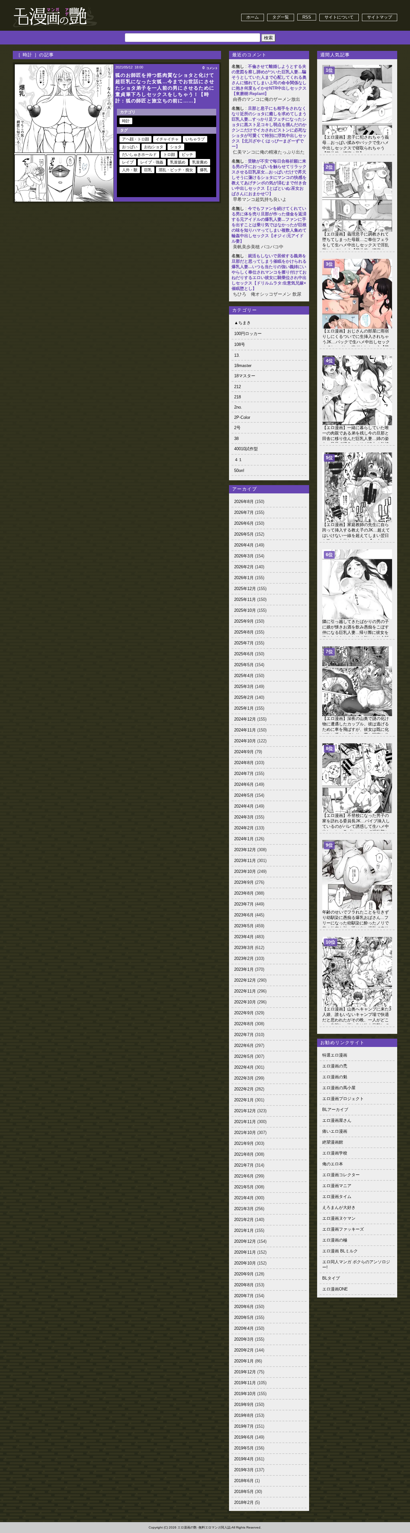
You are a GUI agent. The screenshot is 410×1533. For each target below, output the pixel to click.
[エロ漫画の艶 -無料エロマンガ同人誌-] (55, 7)
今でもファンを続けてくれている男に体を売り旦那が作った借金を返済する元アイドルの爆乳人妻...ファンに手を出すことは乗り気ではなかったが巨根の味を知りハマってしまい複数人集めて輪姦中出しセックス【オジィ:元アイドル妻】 (269, 225)
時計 (126, 121)
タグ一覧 (280, 17)
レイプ (128, 162)
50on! (239, 470)
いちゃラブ (195, 139)
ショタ (176, 147)
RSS (306, 17)
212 (237, 386)
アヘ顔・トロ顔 (135, 139)
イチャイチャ (167, 139)
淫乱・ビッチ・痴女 (176, 170)
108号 (239, 344)
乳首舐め (177, 162)
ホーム (252, 17)
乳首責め (200, 162)
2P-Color (242, 417)
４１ (238, 459)
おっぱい (129, 147)
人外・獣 (129, 170)
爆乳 (204, 170)
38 (236, 438)
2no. (238, 407)
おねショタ (153, 147)
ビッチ (187, 154)
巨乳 (148, 170)
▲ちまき (242, 322)
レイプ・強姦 (151, 162)
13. (237, 355)
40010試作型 (246, 448)
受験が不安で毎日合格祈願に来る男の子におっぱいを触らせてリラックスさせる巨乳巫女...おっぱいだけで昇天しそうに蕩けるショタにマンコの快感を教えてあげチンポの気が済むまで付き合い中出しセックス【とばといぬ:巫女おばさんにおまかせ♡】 (269, 177)
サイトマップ (379, 17)
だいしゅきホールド (139, 154)
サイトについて (339, 17)
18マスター (244, 375)
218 (237, 397)
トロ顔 (169, 154)
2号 (237, 427)
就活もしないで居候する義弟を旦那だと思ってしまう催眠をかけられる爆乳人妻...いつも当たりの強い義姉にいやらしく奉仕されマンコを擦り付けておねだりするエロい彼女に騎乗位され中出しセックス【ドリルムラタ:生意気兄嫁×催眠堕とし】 (269, 272)
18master (242, 365)
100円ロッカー (248, 333)
